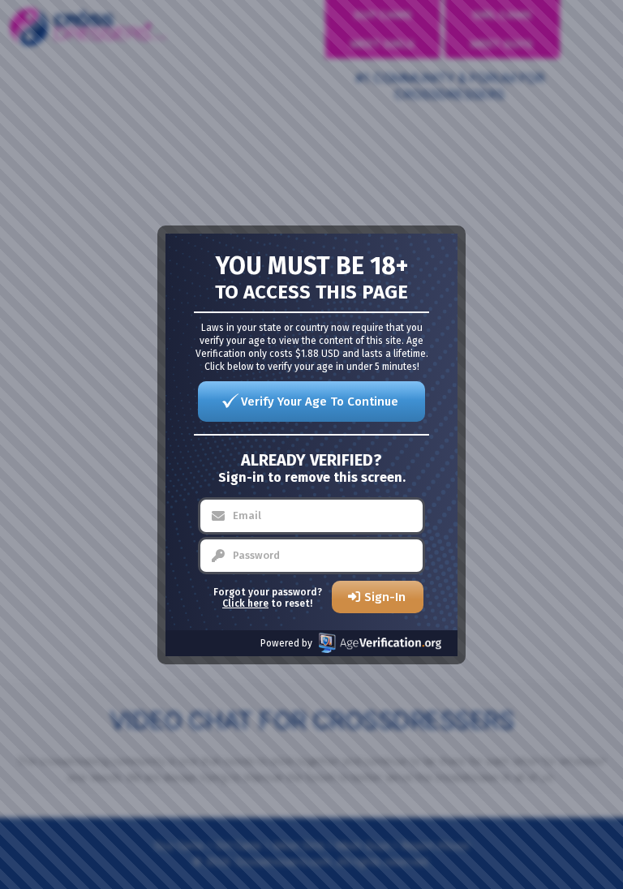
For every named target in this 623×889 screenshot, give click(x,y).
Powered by (286, 643)
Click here (245, 603)
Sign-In (385, 597)
